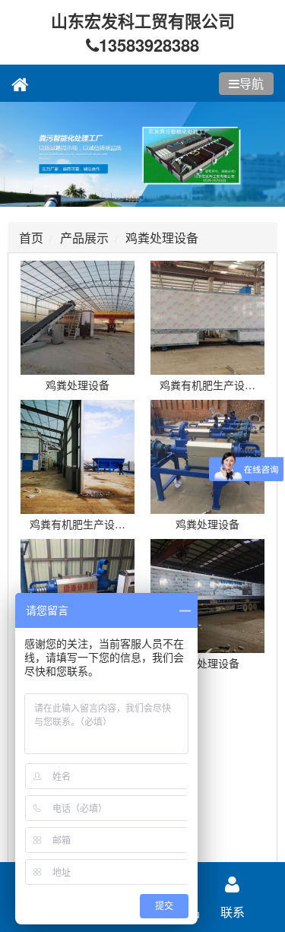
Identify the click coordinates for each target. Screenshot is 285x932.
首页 (31, 237)
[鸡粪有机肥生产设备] (208, 318)
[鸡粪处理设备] (77, 318)
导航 (251, 83)
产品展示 (84, 237)
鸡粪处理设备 (161, 237)
